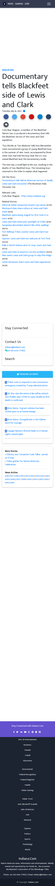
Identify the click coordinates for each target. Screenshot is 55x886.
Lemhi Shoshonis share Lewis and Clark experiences (26, 262)
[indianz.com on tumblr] (17, 333)
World (27, 849)
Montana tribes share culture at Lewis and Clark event (25, 210)
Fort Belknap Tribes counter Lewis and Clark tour (25, 232)
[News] (4, 4)
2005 (30, 479)
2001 (7, 483)
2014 (27, 476)
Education (27, 760)
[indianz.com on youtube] (31, 333)
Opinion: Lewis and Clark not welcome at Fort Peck (26, 239)
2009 (7, 479)
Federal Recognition (27, 774)
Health (27, 785)
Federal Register (27, 779)
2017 (12, 476)
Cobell (27, 755)
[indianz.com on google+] (14, 333)
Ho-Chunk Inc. (32, 866)
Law (27, 814)
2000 (12, 483)
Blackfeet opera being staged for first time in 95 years (25, 216)
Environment (27, 769)
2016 (17, 476)
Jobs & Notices (27, 809)
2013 (32, 476)
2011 (41, 476)
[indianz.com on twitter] (9, 333)
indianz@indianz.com (15, 347)
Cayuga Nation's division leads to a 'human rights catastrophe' (26, 432)
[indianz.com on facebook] (6, 333)
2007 (18, 479)
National (27, 820)
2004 (35, 479)
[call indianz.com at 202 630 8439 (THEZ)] (6, 351)
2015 (22, 476)
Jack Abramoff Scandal (27, 804)
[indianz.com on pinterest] (20, 333)
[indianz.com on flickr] (23, 333)
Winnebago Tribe (41, 869)
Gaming (19, 4)
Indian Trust (27, 799)
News (10, 4)
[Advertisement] (27, 39)
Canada (27, 750)
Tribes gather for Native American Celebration (22, 462)
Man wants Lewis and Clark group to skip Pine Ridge (26, 255)
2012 (37, 476)
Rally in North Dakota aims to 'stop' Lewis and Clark (26, 245)
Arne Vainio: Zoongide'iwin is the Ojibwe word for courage (25, 421)
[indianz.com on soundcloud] (12, 333)
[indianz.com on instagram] (26, 333)
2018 (6, 476)
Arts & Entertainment (27, 739)
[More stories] (24, 111)
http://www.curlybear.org (33, 196)
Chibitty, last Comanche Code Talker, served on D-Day (26, 456)
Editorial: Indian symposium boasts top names (24, 205)
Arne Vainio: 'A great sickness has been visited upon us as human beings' (24, 409)
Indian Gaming (27, 790)
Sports (27, 839)
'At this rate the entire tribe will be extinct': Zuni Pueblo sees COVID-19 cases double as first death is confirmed (27, 397)
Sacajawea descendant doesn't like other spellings (25, 225)
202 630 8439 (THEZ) (16, 351)
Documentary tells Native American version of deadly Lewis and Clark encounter (27, 182)
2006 (24, 479)
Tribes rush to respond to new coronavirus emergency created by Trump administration (26, 383)
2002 (46, 479)
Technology (27, 844)
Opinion (27, 828)
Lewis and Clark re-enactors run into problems (24, 252)
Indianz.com (33, 882)
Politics (27, 834)
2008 (13, 479)
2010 (47, 476)
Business (27, 745)
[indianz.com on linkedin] (29, 333)
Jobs (27, 4)
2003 (41, 479)
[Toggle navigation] (49, 4)
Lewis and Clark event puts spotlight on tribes (24, 222)
